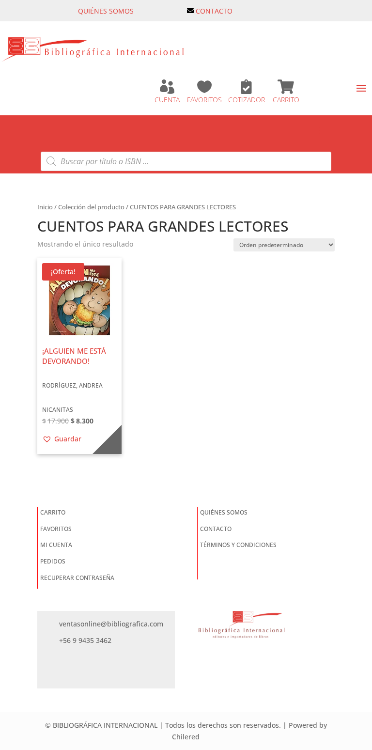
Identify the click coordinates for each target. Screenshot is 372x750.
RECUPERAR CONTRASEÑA (77, 578)
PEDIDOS (52, 561)
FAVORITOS (204, 99)
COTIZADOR (246, 99)
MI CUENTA (56, 545)
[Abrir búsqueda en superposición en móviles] (186, 161)
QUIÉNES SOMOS (106, 11)
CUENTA (167, 99)
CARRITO (286, 99)
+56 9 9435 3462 (85, 640)
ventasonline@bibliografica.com (111, 623)
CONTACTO (214, 11)
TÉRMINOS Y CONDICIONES (238, 545)
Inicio (45, 207)
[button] (61, 439)
